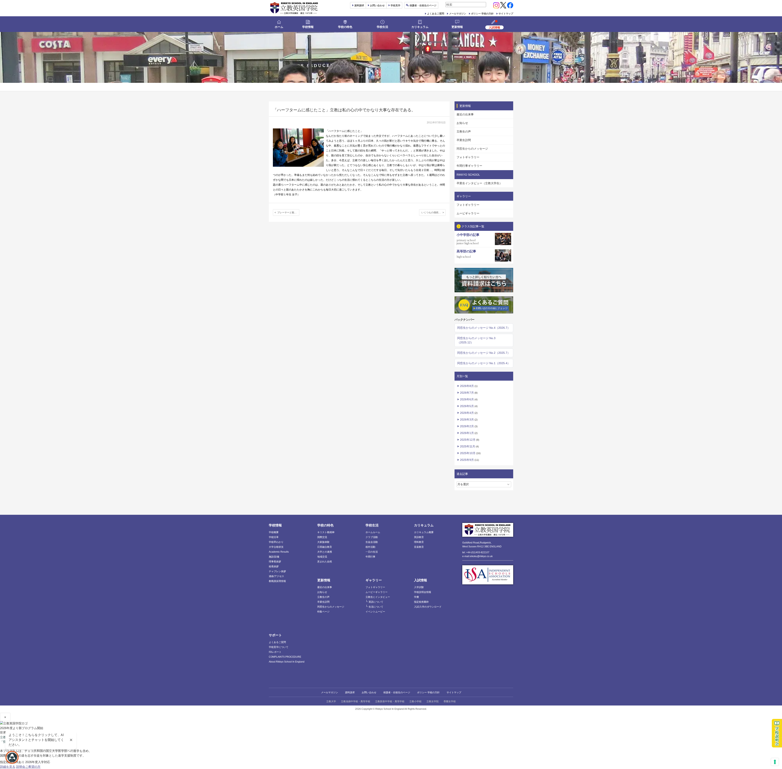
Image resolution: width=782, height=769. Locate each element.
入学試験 (419, 587)
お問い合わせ (377, 5)
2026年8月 (467, 386)
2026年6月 (467, 399)
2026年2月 (467, 426)
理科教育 (419, 542)
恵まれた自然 (324, 561)
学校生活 (382, 26)
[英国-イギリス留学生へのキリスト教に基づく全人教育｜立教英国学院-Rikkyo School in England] (294, 8)
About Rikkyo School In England (286, 661)
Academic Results (279, 551)
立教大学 (331, 701)
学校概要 (274, 532)
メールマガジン (457, 13)
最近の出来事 (465, 114)
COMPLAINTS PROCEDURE (285, 656)
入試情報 (420, 580)
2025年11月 (467, 446)
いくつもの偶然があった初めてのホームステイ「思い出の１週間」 (433, 212)
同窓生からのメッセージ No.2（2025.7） (483, 352)
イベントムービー (375, 611)
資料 (359, 5)
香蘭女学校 (450, 701)
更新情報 (457, 26)
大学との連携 (324, 551)
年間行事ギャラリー (469, 165)
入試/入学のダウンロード (428, 606)
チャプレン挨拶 (277, 571)
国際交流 (322, 537)
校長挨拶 (274, 566)
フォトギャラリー (468, 157)
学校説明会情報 (422, 592)
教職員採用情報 (277, 581)
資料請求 (350, 692)
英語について (376, 601)
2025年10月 (468, 453)
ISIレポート (275, 652)
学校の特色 (345, 26)
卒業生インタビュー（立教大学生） (479, 183)
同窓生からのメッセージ (472, 148)
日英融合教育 (324, 547)
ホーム (279, 26)
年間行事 (370, 556)
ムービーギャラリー (377, 592)
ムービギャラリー (468, 213)
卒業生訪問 (464, 140)
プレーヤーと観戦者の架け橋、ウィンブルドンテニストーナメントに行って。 (288, 212)
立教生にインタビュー (378, 597)
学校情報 (308, 26)
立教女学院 (432, 701)
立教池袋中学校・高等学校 (355, 701)
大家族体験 (323, 542)
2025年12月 (468, 439)
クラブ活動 (372, 537)
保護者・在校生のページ (396, 692)
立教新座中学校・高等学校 (389, 701)
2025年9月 (467, 459)
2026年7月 (467, 392)
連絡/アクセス (276, 576)
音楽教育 (419, 547)
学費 (416, 597)
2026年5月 (467, 406)
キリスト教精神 (325, 532)
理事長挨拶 (275, 561)
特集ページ (323, 611)
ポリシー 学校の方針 (482, 13)
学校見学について (278, 647)
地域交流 (322, 556)
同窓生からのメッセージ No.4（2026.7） (483, 327)
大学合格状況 (276, 547)
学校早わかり (276, 542)
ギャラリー (374, 580)
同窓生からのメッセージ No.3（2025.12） (476, 340)
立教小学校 (415, 701)
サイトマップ (506, 13)
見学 (395, 5)
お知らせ (462, 123)
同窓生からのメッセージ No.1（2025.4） (483, 363)
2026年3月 (467, 419)
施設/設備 (274, 556)
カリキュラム (419, 26)
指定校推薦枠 (421, 601)
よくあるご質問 (435, 13)
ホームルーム (373, 532)
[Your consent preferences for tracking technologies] (775, 762)
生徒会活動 (372, 542)
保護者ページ (423, 5)
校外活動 (370, 547)
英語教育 (419, 537)
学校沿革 (274, 537)
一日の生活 (372, 551)
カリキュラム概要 (424, 532)
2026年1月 (467, 433)
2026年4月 (467, 412)
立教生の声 (464, 131)
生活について (376, 606)
